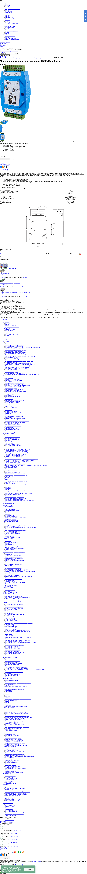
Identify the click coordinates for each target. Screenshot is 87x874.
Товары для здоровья (8, 503)
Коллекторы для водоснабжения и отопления (16, 517)
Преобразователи (7, 565)
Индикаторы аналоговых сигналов (14, 416)
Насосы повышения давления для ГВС (15, 608)
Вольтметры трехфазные (11, 411)
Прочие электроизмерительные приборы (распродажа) (19, 361)
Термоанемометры (10, 581)
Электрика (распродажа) (11, 362)
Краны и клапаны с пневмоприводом (14, 752)
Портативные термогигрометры (13, 639)
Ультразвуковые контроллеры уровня (14, 741)
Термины (7, 20)
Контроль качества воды (9, 801)
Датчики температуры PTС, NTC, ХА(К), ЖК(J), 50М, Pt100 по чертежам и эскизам (26, 465)
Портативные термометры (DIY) (13, 596)
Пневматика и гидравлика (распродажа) (15, 350)
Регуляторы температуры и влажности (15, 670)
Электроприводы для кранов (12, 392)
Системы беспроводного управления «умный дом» (16, 484)
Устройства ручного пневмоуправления (15, 751)
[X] (6, 167)
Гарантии (7, 29)
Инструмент (6, 694)
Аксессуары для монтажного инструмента (16, 706)
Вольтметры (8, 410)
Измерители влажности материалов (14, 689)
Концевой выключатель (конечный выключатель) (17, 792)
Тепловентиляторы (10, 483)
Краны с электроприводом (12, 390)
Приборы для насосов (11, 609)
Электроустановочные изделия (10, 521)
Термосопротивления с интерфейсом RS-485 (16, 453)
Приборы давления (8, 538)
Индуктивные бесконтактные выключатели (16, 794)
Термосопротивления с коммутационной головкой (18, 449)
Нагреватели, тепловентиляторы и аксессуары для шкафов (20, 527)
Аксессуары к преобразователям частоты (15, 627)
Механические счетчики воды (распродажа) (16, 368)
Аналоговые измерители (11, 432)
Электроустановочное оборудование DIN (15, 525)
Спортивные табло (10, 805)
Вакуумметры (8, 543)
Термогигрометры (9, 580)
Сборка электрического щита (12, 9)
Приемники (8, 487)
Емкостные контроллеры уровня (13, 739)
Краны (4, 375)
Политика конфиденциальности (23, 864)
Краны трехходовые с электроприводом (15, 391)
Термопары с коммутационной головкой (15, 454)
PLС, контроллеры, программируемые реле (22, 57)
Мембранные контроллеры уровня (14, 740)
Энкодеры (8, 796)
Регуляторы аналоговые (11, 677)
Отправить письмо (13, 51)
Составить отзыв (5, 159)
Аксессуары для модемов (11, 563)
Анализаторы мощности (11, 423)
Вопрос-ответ (8, 32)
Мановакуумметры (10, 544)
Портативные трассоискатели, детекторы (15, 654)
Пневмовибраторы (10, 757)
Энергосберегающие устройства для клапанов (17, 727)
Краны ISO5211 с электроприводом (14, 380)
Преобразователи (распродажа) (13, 351)
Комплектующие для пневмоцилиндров (15, 755)
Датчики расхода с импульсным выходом (15, 788)
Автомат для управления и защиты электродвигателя (18, 623)
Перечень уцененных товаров (10, 692)
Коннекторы (8, 729)
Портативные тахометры (11, 656)
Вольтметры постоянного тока (13, 412)
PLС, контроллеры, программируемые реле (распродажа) (20, 356)
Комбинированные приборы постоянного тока (17, 421)
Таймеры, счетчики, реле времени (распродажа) (17, 365)
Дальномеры (8, 697)
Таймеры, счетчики (7, 678)
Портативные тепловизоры (12, 643)
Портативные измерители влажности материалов (18, 640)
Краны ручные (9, 395)
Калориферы (8, 482)
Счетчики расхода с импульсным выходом (16, 475)
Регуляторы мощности (11, 629)
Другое (7, 632)
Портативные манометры (11, 542)
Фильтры (7, 511)
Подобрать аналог (5, 55)
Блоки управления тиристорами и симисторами (17, 630)
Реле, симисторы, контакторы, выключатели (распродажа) (20, 364)
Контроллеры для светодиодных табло (15, 812)
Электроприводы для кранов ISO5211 (14, 383)
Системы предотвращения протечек (14, 724)
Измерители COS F (10, 417)
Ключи (7, 702)
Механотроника (7, 773)
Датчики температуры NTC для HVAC (15, 464)
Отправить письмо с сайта (12, 39)
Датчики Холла (9, 798)
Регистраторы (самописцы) (12, 675)
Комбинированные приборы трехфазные (15, 419)
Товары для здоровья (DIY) (12, 598)
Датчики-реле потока (10, 787)
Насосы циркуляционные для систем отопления (17, 605)
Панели (7, 489)
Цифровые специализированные (13, 663)
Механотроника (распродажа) (12, 357)
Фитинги (7, 514)
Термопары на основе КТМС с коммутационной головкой (19, 460)
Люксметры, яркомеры (11, 585)
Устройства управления (11, 532)
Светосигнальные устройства (12, 531)
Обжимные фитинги (10, 515)
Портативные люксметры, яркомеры (14, 645)
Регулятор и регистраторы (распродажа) (15, 352)
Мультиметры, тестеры (11, 428)
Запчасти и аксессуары (11, 730)
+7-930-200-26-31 (14, 842)
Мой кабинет (3, 43)
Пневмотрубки (9, 441)
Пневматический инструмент (12, 766)
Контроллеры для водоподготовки (14, 558)
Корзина (5, 56)
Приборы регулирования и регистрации (15, 768)
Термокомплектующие (11, 466)
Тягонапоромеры (9, 549)
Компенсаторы (9, 512)
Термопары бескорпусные (12, 457)
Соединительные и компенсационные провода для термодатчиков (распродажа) (25, 370)
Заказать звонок (4, 51)
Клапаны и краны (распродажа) (13, 343)
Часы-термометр (9, 806)
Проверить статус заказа (11, 31)
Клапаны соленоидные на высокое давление (16, 713)
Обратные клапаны (10, 509)
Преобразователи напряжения (13, 426)
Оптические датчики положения (13, 795)
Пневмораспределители (11, 750)
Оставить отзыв (4, 259)
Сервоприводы (9, 777)
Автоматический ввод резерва (13, 616)
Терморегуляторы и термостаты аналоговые (16, 668)
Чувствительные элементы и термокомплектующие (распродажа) (22, 374)
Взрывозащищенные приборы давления (15, 498)
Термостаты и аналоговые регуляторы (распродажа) (18, 354)
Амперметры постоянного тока (13, 408)
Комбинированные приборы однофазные (15, 418)
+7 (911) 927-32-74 (36, 861)
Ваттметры (8, 415)
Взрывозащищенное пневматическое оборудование (18, 502)
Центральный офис (10, 36)
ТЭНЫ (7, 615)
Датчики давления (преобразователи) (14, 548)
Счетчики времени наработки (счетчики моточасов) (18, 683)
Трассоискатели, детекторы (12, 429)
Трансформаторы (9, 624)
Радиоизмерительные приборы (13, 430)
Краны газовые (9, 399)
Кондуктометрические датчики (13, 736)
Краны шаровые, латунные (12, 397)
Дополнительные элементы (12, 767)
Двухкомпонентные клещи (12, 703)
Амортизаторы (9, 758)
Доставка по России (5, 164)
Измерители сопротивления (12, 424)
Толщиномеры (9, 691)
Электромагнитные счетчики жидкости (15, 473)
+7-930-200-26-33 (14, 836)
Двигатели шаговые (10, 619)
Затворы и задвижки (10, 394)
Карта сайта (3, 849)
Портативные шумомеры (11, 646)
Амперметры (8, 406)
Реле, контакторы (9, 528)
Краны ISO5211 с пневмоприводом (14, 384)
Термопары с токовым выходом (13, 456)
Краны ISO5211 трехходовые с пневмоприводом (17, 385)
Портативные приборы (8, 635)
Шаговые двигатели (10, 776)
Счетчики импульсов (10, 684)
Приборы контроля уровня (9, 732)
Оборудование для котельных (12, 674)
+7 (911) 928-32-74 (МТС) (6, 822)
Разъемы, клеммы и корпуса (12, 526)
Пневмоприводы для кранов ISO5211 (14, 386)
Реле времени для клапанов (12, 725)
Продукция (3, 52)
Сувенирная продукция (9, 707)
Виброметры (8, 690)
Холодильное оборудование (10, 592)
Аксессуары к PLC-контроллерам (13, 555)
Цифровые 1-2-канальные (12, 659)
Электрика (5, 610)
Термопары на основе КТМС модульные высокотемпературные (21, 459)
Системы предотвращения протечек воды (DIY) (17, 597)
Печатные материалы (10, 325)
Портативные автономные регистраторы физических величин (21, 642)
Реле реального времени (11, 681)
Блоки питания (12, 268)
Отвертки (7, 701)
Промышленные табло (11, 810)
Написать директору (10, 38)
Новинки (7, 10)
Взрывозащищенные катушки (12, 494)
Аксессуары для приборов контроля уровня (16, 745)
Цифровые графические (11, 662)
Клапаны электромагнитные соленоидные (16, 712)
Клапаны (5, 709)
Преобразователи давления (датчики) (15, 570)
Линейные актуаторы (10, 783)
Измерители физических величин (11, 572)
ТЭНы (7, 479)
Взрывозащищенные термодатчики (14, 499)
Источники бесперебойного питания (14, 614)
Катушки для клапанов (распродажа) (14, 345)
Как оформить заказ (10, 26)
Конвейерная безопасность (12, 800)
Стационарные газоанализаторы (13, 579)
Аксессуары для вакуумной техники (14, 772)
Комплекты (8, 488)
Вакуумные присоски (10, 771)
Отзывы (7, 33)
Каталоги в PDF (9, 17)
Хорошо (29, 869)
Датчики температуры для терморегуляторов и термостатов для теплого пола (25, 669)
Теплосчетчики (9, 476)
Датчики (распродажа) (11, 369)
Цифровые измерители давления (13, 546)
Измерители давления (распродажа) (14, 346)
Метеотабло (8, 808)
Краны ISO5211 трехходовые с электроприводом (17, 381)
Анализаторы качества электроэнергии (15, 422)
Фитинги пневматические (11, 516)
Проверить (18, 49)
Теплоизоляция (9, 443)
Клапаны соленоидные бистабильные (15, 719)
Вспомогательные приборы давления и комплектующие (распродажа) (23, 347)
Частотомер (8, 413)
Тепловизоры (8, 584)
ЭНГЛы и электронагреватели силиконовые (16, 481)
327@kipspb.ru (3, 46)
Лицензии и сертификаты (11, 23)
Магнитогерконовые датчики (12, 799)
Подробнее (3, 277)
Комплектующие (9, 536)
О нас (6, 21)
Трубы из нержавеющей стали (13, 435)
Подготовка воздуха (10, 749)
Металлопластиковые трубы (12, 437)
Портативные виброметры (12, 651)
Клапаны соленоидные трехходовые (14, 718)
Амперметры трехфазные (11, 407)
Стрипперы (8, 705)
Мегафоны (8, 696)
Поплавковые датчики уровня (13, 738)
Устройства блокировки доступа (13, 537)
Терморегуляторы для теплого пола (14, 665)
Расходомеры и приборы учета (10, 470)
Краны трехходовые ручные (12, 396)
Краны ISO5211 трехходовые (12, 379)
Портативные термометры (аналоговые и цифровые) (18, 637)
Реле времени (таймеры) (11, 680)
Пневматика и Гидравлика (9, 746)
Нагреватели (6, 477)
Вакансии (7, 22)
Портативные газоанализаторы (13, 648)
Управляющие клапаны (11, 763)
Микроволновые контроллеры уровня (15, 743)
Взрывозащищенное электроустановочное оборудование (20, 500)
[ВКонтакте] (1, 167)
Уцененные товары (7, 505)
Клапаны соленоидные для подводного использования (19, 720)
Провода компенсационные (12, 467)
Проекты (7, 5)
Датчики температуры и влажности (14, 672)
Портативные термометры (12, 575)
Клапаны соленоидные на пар (13, 714)
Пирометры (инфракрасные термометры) (15, 582)
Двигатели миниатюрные (11, 620)
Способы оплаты (9, 27)
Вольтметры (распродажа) (12, 359)
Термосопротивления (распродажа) (14, 373)
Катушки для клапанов (11, 723)
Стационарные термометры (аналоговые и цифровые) (19, 576)
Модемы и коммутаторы (11, 561)
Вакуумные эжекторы (10, 770)
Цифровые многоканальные (12, 661)
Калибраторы (8, 634)
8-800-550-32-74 (4, 45)
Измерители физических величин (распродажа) (17, 367)
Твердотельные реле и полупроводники (15, 530)
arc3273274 (3, 847)
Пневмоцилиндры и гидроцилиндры (14, 754)
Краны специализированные (12, 401)
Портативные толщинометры (12, 650)
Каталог (7, 4)
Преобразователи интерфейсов (13, 564)
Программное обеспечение (12, 18)
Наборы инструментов (11, 700)
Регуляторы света (9, 673)
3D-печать (8, 6)
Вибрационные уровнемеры (12, 744)
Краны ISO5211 (9, 378)
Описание (5, 169)
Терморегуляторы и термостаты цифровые (16, 667)
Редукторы (8, 782)
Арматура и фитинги (8, 506)
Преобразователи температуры (13, 568)
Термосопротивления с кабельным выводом (16, 450)
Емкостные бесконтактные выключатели (15, 793)
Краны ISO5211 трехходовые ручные (14, 389)
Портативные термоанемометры (13, 641)
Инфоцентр (6, 322)
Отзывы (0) (5, 171)
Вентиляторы (8, 534)
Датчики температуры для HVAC (13, 462)
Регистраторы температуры (12, 664)
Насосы (5, 602)
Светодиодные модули (11, 811)
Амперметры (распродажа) (12, 358)
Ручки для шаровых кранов (12, 402)
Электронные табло (8, 803)
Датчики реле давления (11, 547)
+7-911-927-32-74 (12, 839)
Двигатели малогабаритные (12, 778)
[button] (85, 16)
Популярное (8, 11)
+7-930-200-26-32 (14, 846)
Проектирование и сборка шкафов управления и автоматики (18, 601)
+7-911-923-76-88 (16, 830)
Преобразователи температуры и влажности (16, 569)
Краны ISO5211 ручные (11, 388)
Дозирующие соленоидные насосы (14, 604)
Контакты (5, 336)
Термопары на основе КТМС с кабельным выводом (18, 461)
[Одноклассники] (3, 167)
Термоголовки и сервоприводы (13, 728)
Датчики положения (8, 789)
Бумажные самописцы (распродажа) (14, 353)
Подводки (7, 440)
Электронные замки (8, 587)
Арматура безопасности (11, 520)
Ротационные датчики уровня (12, 735)
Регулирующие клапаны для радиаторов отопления (18, 717)
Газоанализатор (9, 577)
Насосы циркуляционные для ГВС (14, 607)
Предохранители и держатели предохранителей (17, 631)
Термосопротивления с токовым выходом (16, 451)
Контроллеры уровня (10, 734)
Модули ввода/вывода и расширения (43, 57)
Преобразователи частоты (12, 626)
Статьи (7, 16)
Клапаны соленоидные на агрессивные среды (17, 716)
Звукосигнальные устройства (12, 533)
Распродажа (8, 12)
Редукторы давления (10, 519)
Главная (2, 57)
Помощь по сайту (7, 328)
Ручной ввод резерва (10, 618)
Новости (7, 15)
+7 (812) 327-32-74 (4, 44)
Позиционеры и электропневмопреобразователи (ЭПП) (19, 756)
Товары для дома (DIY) (8, 593)
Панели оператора (10, 559)
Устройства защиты (10, 625)
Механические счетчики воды (12, 472)
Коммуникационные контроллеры (13, 557)
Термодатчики (6, 446)
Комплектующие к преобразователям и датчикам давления (20, 571)
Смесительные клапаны (11, 722)
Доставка (7, 28)
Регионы (7, 37)
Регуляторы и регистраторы (10, 657)
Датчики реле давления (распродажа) (14, 348)
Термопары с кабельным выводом (14, 455)
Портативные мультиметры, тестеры (14, 652)
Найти (17, 53)
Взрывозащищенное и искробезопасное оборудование (17, 491)
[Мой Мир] (4, 167)
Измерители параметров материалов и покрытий (15, 686)
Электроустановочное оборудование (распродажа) (18, 363)
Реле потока (6, 784)
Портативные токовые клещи (12, 653)
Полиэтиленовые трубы (11, 438)
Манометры (8, 541)
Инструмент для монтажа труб (13, 445)
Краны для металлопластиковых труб (14, 400)
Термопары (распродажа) (11, 372)
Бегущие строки (9, 809)
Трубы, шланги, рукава (8, 433)
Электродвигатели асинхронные (13, 621)
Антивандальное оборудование (13, 523)
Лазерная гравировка (10, 7)
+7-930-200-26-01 (13, 833)
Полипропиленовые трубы (12, 439)
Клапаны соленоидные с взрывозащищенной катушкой (19, 493)
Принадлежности (9, 591)
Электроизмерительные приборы (11, 403)
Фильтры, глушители (10, 765)
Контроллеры (8, 554)
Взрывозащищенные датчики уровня (14, 497)
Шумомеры (8, 586)
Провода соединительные (12, 468)
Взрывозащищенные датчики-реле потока (16, 495)
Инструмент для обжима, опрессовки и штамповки (18, 699)
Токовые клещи (9, 427)
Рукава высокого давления (12, 444)
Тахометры (8, 685)
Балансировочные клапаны (12, 510)
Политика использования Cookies (8, 871)
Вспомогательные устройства (12, 550)
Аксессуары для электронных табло (14, 814)
